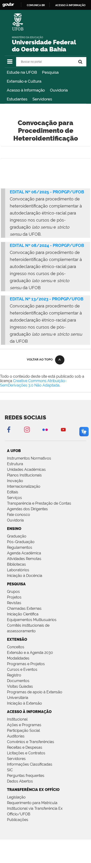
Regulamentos (19, 547)
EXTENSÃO (17, 639)
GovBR (8, 5)
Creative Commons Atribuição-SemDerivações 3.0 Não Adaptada (33, 383)
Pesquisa (50, 72)
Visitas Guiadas (20, 686)
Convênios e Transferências (30, 742)
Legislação (16, 797)
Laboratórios (18, 570)
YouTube (63, 429)
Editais (12, 492)
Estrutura (15, 464)
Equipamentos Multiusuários (31, 620)
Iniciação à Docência (24, 575)
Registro (14, 675)
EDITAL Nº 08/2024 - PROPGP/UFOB (47, 245)
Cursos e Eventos (22, 669)
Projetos (14, 597)
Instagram (27, 429)
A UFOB (14, 451)
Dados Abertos (20, 781)
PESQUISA (16, 584)
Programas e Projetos (26, 664)
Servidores (42, 99)
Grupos (13, 591)
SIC (10, 770)
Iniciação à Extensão (24, 703)
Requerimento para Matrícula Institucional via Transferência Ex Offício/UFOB (35, 808)
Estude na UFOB (22, 72)
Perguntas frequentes (25, 775)
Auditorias (15, 736)
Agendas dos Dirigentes (27, 509)
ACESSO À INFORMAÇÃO (29, 712)
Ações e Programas (24, 725)
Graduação (16, 536)
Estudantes (17, 99)
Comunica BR (36, 5)
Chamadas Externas (24, 608)
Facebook (9, 429)
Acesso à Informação (26, 90)
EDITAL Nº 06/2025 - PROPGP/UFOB (47, 191)
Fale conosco (18, 514)
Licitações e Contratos (26, 753)
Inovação (15, 481)
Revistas (14, 603)
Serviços (14, 497)
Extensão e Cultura (24, 81)
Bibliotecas (16, 564)
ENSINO (14, 528)
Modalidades (18, 658)
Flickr (45, 429)
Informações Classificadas (29, 764)
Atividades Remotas (24, 558)
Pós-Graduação (21, 542)
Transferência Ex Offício (33, 789)
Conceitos (15, 647)
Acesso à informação (70, 5)
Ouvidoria (59, 90)
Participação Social (23, 730)
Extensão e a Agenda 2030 (30, 652)
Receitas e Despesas (24, 747)
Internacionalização (23, 486)
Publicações (17, 819)
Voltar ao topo (40, 359)
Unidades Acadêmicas (26, 469)
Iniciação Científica (22, 614)
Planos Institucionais (24, 475)
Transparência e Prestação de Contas (39, 503)
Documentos (18, 681)
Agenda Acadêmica (24, 553)
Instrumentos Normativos (29, 458)
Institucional (17, 719)
